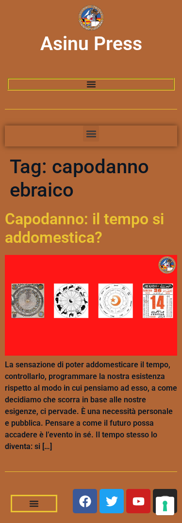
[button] (91, 134)
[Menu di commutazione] (91, 84)
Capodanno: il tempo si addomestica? (84, 228)
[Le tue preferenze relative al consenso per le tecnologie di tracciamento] (165, 506)
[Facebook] (85, 501)
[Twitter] (111, 501)
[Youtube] (138, 501)
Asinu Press (91, 44)
